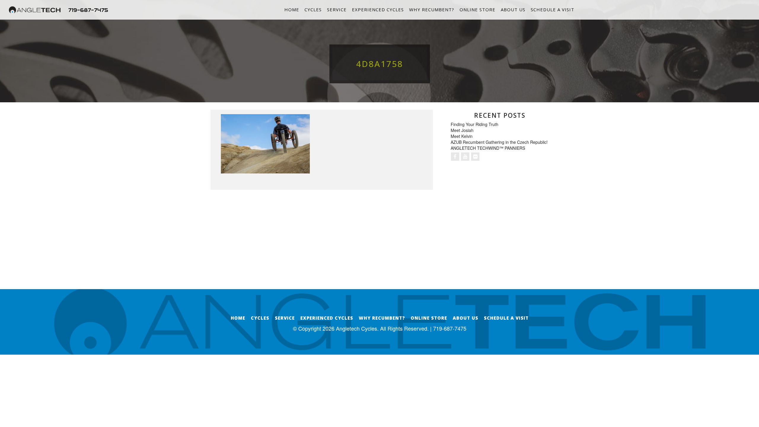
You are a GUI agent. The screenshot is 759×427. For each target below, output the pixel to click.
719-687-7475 (88, 10)
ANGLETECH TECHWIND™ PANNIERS (488, 148)
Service (337, 9)
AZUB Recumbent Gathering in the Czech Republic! (499, 142)
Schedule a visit (552, 9)
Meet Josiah (462, 130)
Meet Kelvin (462, 136)
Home (291, 9)
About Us (513, 9)
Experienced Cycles (378, 9)
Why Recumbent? (431, 9)
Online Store (477, 9)
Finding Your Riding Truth (474, 124)
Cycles (313, 9)
